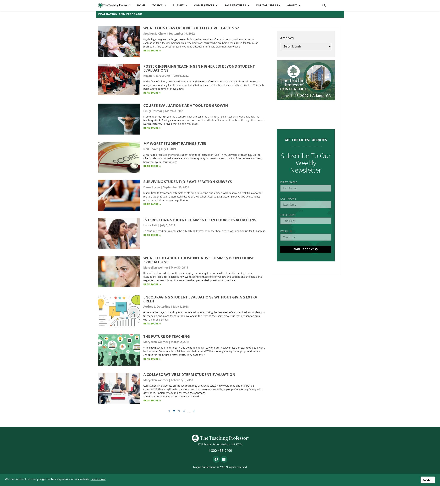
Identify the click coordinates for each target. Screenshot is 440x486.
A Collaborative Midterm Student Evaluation (189, 374)
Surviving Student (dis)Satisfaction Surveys (187, 181)
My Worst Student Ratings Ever (174, 143)
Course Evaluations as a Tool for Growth (185, 105)
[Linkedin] (224, 459)
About (292, 5)
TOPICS (157, 5)
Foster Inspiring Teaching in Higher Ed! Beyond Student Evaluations (199, 68)
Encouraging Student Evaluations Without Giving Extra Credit (200, 299)
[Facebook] (216, 459)
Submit (178, 5)
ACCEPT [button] (428, 479)
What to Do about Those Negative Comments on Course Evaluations (198, 259)
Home (141, 5)
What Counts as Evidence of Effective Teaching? (191, 28)
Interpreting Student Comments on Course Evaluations (199, 219)
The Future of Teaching (166, 336)
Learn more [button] (98, 479)
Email (285, 231)
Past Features (235, 5)
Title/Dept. (288, 215)
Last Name (288, 198)
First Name (288, 182)
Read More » (152, 50)
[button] (324, 5)
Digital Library (268, 5)
